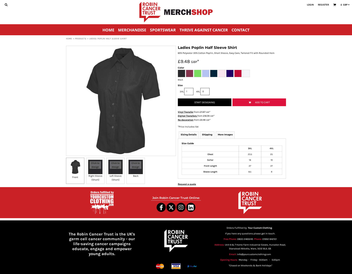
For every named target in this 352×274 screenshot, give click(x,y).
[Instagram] (181, 207)
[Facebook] (161, 207)
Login (310, 4)
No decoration (185, 119)
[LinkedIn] (190, 207)
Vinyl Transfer (185, 112)
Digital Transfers (187, 115)
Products (81, 38)
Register (323, 4)
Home (69, 38)
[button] (6, 4)
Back (135, 175)
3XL (182, 91)
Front (75, 177)
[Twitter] (171, 207)
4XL (198, 91)
